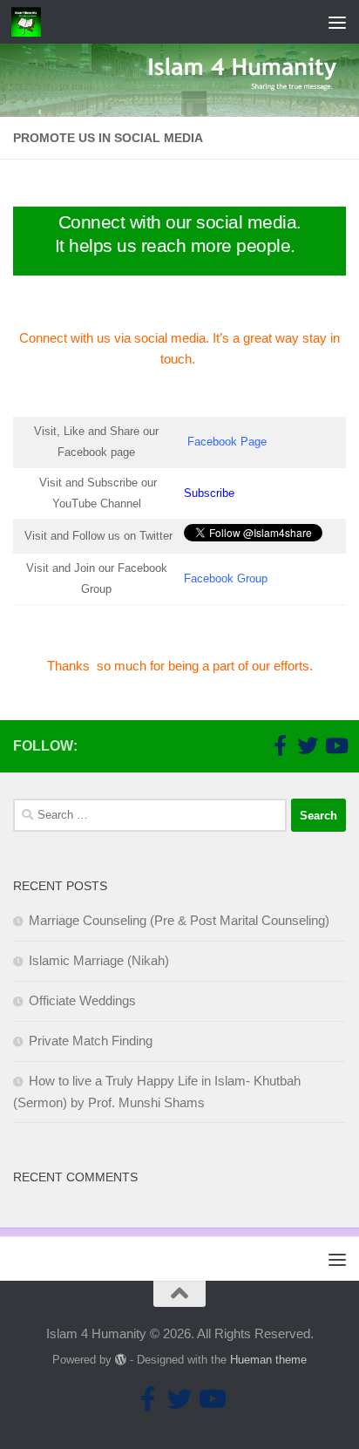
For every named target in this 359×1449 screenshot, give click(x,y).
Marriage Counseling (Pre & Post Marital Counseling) (179, 920)
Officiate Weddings (82, 1000)
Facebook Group (226, 578)
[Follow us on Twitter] (307, 745)
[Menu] (337, 22)
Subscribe (209, 493)
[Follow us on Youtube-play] (335, 745)
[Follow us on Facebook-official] (279, 745)
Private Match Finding (90, 1040)
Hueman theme (268, 1359)
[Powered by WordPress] (120, 1359)
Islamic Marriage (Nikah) (99, 960)
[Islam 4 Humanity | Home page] (31, 22)
